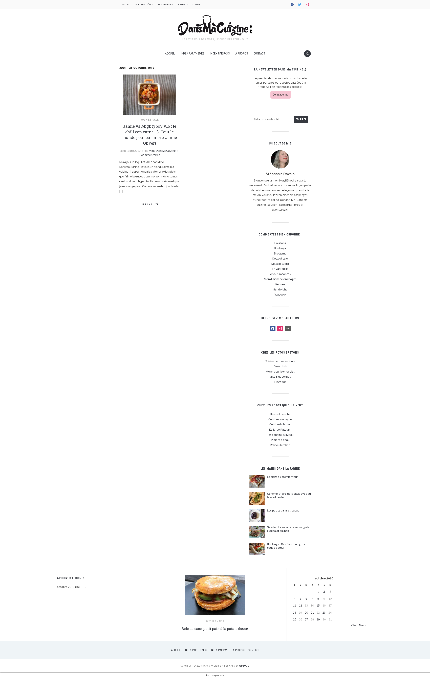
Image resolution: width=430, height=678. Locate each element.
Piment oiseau (280, 440)
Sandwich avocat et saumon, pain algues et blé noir (288, 529)
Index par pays (165, 4)
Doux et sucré (280, 263)
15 (318, 605)
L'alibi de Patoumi (280, 429)
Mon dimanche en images (280, 279)
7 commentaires (149, 155)
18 (294, 612)
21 (312, 612)
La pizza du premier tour (282, 477)
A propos (182, 4)
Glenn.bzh (280, 366)
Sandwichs (280, 289)
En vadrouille (280, 268)
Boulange (280, 248)
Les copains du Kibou (280, 434)
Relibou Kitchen (280, 445)
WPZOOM (244, 665)
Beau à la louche (280, 414)
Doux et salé (149, 119)
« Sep (354, 625)
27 (306, 619)
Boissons (280, 243)
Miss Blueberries (280, 376)
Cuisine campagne (280, 419)
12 (300, 605)
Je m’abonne (280, 94)
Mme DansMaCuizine (162, 150)
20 (306, 612)
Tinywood (280, 381)
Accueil (126, 4)
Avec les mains (215, 621)
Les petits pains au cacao (283, 510)
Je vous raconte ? (280, 274)
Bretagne (280, 253)
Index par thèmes (144, 4)
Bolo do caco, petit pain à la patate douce (215, 628)
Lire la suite (149, 204)
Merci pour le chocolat (280, 371)
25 (294, 619)
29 (318, 619)
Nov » (362, 625)
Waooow (280, 294)
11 (294, 605)
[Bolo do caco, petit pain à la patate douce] (215, 596)
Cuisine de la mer (280, 424)
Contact (197, 4)
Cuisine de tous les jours (280, 361)
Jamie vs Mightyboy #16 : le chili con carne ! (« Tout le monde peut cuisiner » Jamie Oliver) (149, 134)
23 (324, 612)
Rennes (280, 284)
